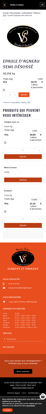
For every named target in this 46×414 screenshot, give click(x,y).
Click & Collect (11, 339)
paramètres (30, 406)
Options (23, 180)
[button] (23, 338)
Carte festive (15, 102)
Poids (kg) (8, 79)
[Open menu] (42, 5)
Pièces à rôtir (25, 102)
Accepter (7, 410)
